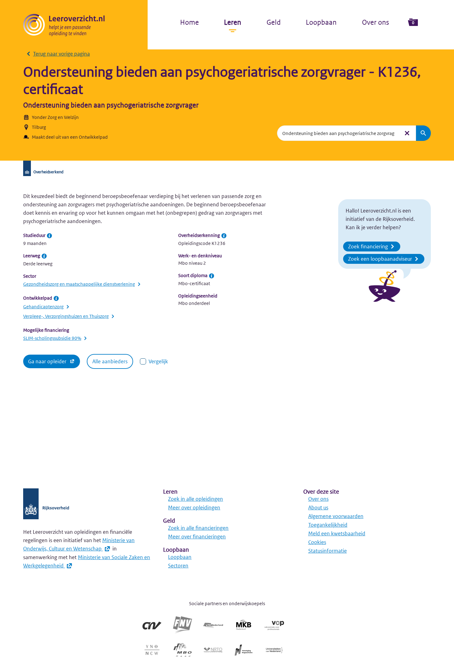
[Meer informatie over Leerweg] (44, 256)
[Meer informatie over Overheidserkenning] (224, 236)
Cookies (317, 542)
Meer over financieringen (197, 536)
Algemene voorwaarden (336, 516)
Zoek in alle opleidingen (195, 498)
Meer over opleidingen (194, 507)
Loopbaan (321, 22)
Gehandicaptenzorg (43, 307)
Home (189, 22)
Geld (274, 22)
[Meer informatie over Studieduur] (49, 236)
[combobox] (338, 133)
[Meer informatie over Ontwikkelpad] (56, 298)
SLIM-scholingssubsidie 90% (52, 338)
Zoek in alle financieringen (198, 528)
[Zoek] (423, 133)
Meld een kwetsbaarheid (336, 533)
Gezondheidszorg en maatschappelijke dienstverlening (79, 284)
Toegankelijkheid (327, 524)
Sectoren (178, 565)
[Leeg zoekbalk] (407, 133)
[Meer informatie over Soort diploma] (212, 276)
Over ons (375, 22)
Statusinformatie (327, 550)
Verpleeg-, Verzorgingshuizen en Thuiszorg (66, 316)
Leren (232, 22)
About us (318, 507)
